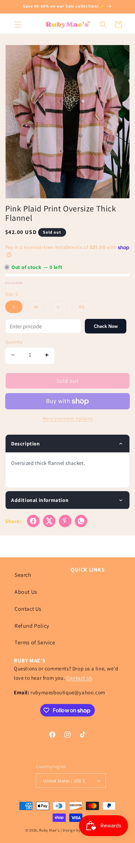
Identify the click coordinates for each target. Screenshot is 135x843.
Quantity (13, 342)
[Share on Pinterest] (65, 521)
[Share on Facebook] (33, 521)
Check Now (106, 326)
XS (85, 308)
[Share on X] (49, 521)
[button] (18, 24)
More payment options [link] (68, 418)
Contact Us (28, 608)
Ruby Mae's (49, 830)
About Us (26, 592)
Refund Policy (32, 625)
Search (23, 575)
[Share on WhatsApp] (81, 521)
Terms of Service (35, 642)
